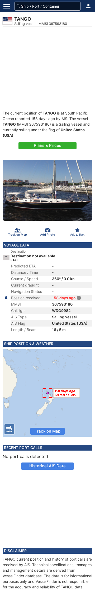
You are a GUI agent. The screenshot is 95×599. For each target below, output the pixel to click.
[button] (88, 6)
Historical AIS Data (47, 465)
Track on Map (47, 431)
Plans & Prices (47, 145)
